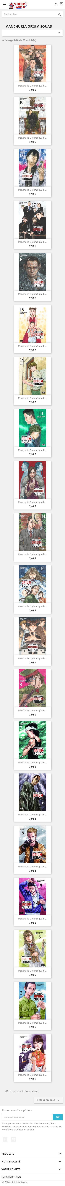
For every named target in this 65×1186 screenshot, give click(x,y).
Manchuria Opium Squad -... (32, 85)
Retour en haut (48, 1100)
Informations (11, 1177)
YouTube (13, 1139)
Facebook (5, 1139)
